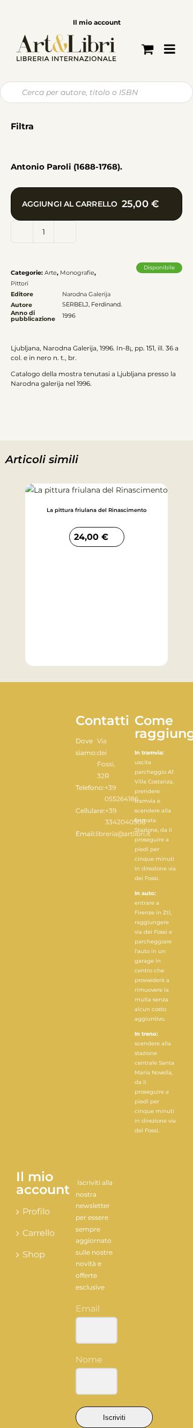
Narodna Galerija (86, 294)
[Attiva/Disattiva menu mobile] (170, 48)
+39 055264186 (121, 793)
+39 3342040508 (125, 816)
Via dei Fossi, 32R (106, 758)
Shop (34, 1254)
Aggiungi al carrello (90, 204)
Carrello (38, 1233)
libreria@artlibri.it (123, 834)
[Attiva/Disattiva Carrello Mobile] (147, 48)
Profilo (36, 1211)
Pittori (19, 283)
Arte (50, 272)
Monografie (77, 272)
